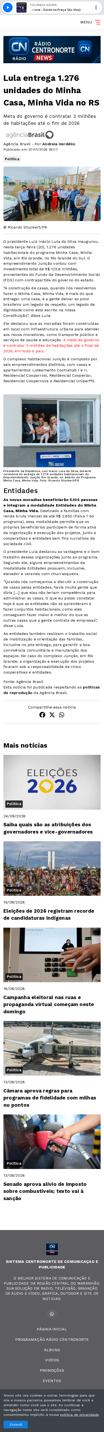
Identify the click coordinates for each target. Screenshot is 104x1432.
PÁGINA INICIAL (52, 1329)
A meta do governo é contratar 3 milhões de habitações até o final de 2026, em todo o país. (51, 345)
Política (12, 159)
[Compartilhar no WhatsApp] (62, 715)
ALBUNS (52, 1350)
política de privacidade (79, 1415)
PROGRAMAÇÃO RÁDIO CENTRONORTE (52, 1339)
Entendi (16, 1424)
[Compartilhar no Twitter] (52, 715)
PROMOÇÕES (52, 1370)
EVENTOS (52, 1380)
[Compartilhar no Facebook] (42, 715)
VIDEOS (52, 1360)
